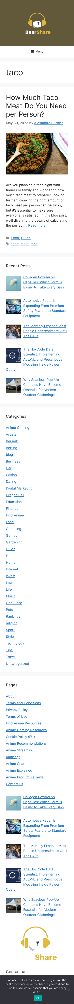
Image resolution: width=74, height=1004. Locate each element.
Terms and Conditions (23, 703)
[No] (69, 990)
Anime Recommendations (26, 743)
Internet (12, 569)
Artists (11, 434)
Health (11, 556)
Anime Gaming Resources (26, 730)
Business (13, 461)
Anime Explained (19, 770)
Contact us (14, 784)
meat (25, 244)
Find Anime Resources (23, 723)
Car (8, 468)
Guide (26, 238)
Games (11, 535)
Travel (11, 657)
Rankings (13, 616)
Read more (37, 225)
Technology (15, 643)
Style (10, 637)
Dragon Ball (15, 495)
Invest (10, 576)
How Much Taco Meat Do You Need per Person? (36, 105)
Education (14, 502)
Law (9, 583)
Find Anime (15, 515)
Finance (12, 509)
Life (9, 589)
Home (10, 562)
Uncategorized (17, 664)
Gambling (13, 529)
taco (34, 244)
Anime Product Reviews (25, 777)
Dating (11, 482)
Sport (10, 630)
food (15, 244)
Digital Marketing (19, 488)
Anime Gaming (17, 428)
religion (11, 623)
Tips (9, 650)
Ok (38, 998)
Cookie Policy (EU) (20, 737)
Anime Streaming (19, 750)
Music (10, 596)
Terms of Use (16, 717)
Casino (11, 475)
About (11, 696)
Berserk (12, 441)
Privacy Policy (17, 710)
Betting (11, 448)
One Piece (14, 603)
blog (9, 455)
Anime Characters (20, 764)
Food (15, 238)
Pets (9, 610)
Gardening (14, 542)
